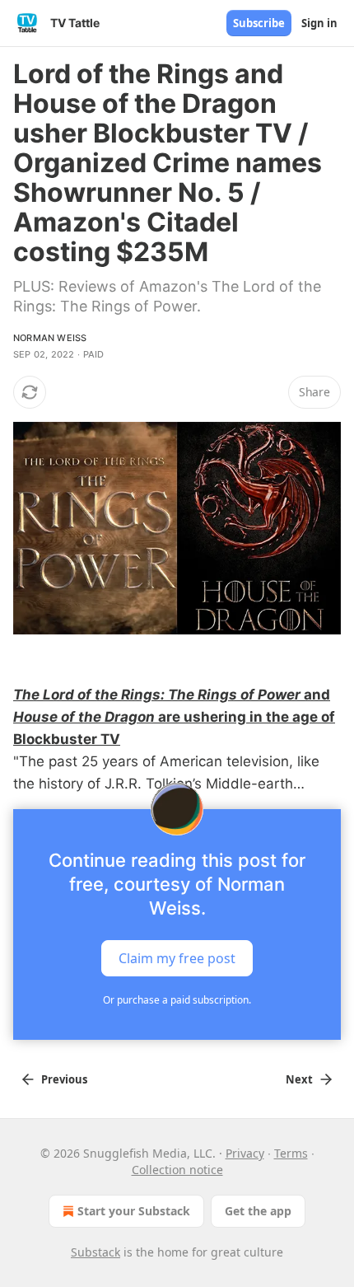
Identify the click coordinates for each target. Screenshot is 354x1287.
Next (299, 1079)
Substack (95, 1252)
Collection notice (177, 1169)
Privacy (245, 1153)
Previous (64, 1079)
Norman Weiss (49, 338)
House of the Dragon (84, 717)
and (315, 694)
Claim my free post (177, 957)
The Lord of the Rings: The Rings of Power (156, 694)
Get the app (258, 1211)
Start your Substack (133, 1211)
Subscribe (259, 23)
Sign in (319, 23)
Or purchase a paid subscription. (177, 1000)
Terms (291, 1153)
